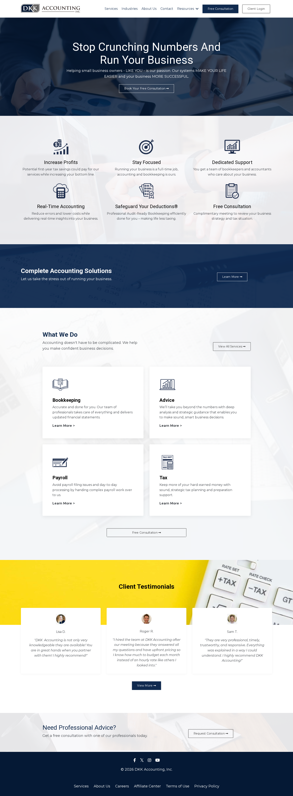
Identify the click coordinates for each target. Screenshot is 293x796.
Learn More (231, 277)
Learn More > (63, 426)
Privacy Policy (206, 786)
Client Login (256, 9)
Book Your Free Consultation (145, 88)
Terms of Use (177, 786)
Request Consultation (210, 733)
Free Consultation (220, 9)
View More (145, 685)
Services (111, 9)
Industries (130, 9)
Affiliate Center (147, 786)
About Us (149, 9)
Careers (122, 786)
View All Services (230, 346)
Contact (166, 9)
